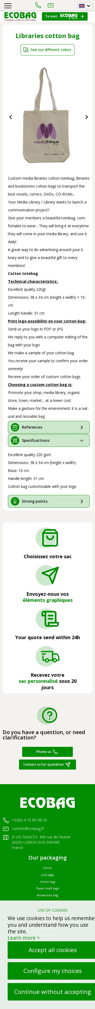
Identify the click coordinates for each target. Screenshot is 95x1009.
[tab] (49, 427)
